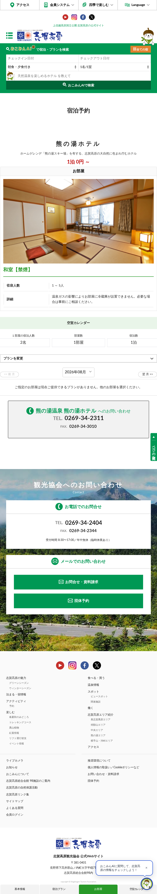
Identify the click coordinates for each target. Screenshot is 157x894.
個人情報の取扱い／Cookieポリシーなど (113, 767)
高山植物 (14, 727)
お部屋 (98, 889)
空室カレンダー (137, 889)
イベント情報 (16, 743)
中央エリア (97, 730)
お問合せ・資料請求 (81, 582)
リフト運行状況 (17, 738)
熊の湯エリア (98, 735)
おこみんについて (17, 774)
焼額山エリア (98, 725)
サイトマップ (14, 801)
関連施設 (96, 702)
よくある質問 (14, 808)
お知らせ (12, 767)
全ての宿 (142, 49)
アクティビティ (16, 701)
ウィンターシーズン (20, 688)
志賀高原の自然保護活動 (22, 787)
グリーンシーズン (19, 683)
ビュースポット (99, 696)
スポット (93, 691)
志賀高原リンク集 (17, 794)
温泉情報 (93, 685)
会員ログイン (14, 814)
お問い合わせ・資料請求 (103, 774)
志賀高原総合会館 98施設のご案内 (28, 780)
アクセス (22, 5)
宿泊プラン (59, 889)
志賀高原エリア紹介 (100, 714)
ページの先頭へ (153, 450)
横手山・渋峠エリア (102, 740)
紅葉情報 (14, 733)
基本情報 (20, 889)
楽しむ (10, 712)
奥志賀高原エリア (100, 719)
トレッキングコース (20, 722)
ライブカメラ (14, 760)
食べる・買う (96, 678)
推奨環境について (99, 760)
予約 (11, 706)
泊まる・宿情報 (16, 694)
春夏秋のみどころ (19, 717)
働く (90, 708)
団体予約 (81, 601)
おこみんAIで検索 (81, 85)
